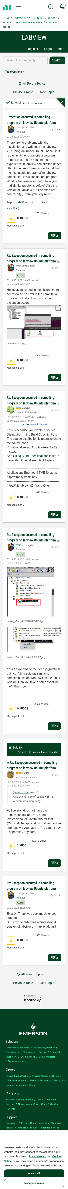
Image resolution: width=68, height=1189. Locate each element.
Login (48, 48)
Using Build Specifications (30, 456)
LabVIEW (51, 22)
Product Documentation (34, 1123)
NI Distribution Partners (18, 1075)
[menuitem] (51, 8)
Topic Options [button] (13, 71)
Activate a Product (27, 1127)
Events (11, 1108)
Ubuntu (44, 202)
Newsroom (24, 1104)
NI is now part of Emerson (19, 1099)
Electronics (29, 1052)
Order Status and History (47, 1075)
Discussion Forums (44, 18)
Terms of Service (39, 1080)
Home (6, 18)
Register (32, 48)
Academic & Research (18, 1047)
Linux (34, 202)
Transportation (16, 1061)
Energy (42, 1052)
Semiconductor (47, 1056)
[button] (11, 218)
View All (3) (13, 208)
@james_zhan (21, 792)
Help (61, 48)
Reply (54, 235)
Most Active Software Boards (22, 22)
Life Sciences (28, 1056)
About (40, 1099)
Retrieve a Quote (17, 1080)
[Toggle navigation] (18, 8)
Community (21, 18)
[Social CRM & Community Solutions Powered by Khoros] (32, 999)
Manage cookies (34, 1183)
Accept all (34, 1173)
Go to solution (32, 103)
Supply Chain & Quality (45, 1104)
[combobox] (25, 60)
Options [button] (54, 129)
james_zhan (52, 752)
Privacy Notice (37, 1156)
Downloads (11, 1123)
